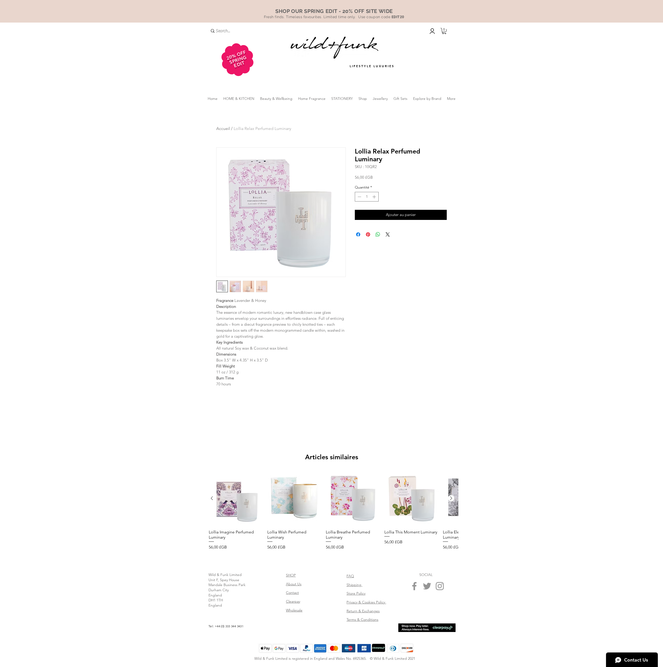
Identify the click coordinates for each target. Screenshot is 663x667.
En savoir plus (396, 190)
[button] (444, 31)
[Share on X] (388, 248)
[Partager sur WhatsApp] (378, 248)
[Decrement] (359, 210)
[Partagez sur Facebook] (358, 248)
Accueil (223, 128)
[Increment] (374, 210)
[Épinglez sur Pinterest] (368, 248)
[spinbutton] (366, 210)
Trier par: (395, 490)
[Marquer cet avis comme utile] (440, 538)
